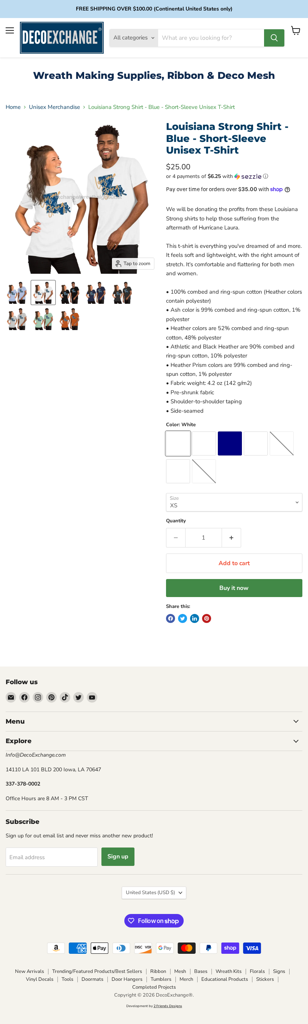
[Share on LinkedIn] (194, 618)
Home (13, 107)
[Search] (274, 38)
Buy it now (234, 588)
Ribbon (158, 971)
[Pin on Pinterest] (206, 618)
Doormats (92, 979)
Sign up (117, 856)
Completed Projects (154, 987)
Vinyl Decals (39, 979)
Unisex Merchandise (54, 107)
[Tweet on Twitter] (182, 618)
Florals (257, 971)
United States (150, 892)
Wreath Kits (229, 971)
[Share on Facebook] (170, 618)
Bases (200, 971)
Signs (279, 971)
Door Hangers (127, 979)
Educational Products (224, 979)
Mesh (180, 971)
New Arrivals (29, 971)
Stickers (265, 979)
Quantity (176, 521)
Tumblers (161, 979)
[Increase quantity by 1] (231, 537)
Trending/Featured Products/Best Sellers (97, 971)
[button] (234, 176)
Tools (67, 979)
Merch (186, 979)
